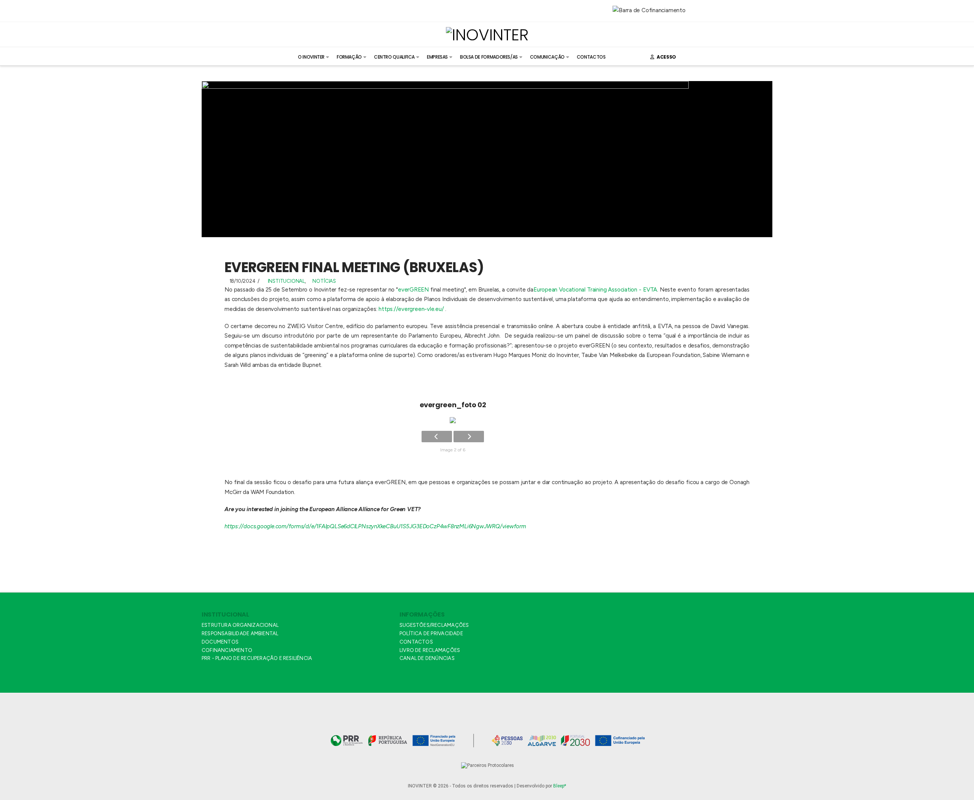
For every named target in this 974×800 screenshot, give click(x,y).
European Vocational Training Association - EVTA (595, 289)
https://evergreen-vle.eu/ (411, 309)
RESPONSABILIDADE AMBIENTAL (240, 633)
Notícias (324, 281)
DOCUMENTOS (220, 642)
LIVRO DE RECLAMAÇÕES (429, 650)
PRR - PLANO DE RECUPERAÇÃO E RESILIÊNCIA (257, 658)
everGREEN (413, 289)
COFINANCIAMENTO (227, 650)
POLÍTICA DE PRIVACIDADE (431, 633)
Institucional (286, 281)
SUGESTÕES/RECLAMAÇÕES (434, 625)
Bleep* (559, 786)
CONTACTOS (416, 642)
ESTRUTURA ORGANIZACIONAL (240, 625)
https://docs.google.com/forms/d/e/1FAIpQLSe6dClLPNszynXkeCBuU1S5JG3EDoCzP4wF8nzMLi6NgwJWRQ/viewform (375, 526)
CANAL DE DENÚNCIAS (427, 658)
